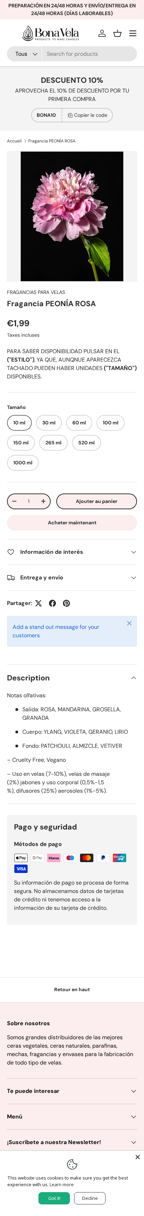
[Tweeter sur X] (38, 603)
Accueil (14, 141)
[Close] (137, 1157)
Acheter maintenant (72, 522)
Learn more (62, 1184)
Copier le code (90, 115)
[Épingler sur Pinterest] (66, 603)
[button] (117, 33)
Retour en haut (72, 989)
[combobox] (72, 53)
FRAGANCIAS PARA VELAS (36, 292)
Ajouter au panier (96, 501)
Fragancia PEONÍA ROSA (51, 141)
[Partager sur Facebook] (52, 603)
